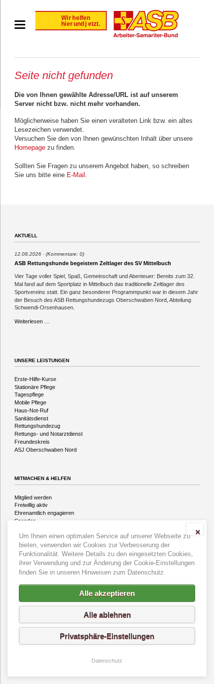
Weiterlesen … (32, 321)
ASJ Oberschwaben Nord (45, 450)
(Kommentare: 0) (65, 254)
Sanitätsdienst (31, 418)
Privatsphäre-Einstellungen (107, 636)
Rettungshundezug (37, 426)
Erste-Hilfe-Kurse (35, 379)
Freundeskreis (32, 442)
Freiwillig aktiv (31, 505)
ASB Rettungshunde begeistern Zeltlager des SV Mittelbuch (92, 263)
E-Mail (76, 175)
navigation (20, 24)
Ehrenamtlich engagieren (44, 513)
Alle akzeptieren (107, 593)
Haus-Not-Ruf (31, 410)
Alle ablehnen (107, 614)
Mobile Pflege (30, 402)
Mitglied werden (33, 497)
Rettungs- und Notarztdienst (48, 434)
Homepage (29, 147)
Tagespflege (29, 394)
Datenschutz (107, 661)
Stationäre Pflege (34, 387)
